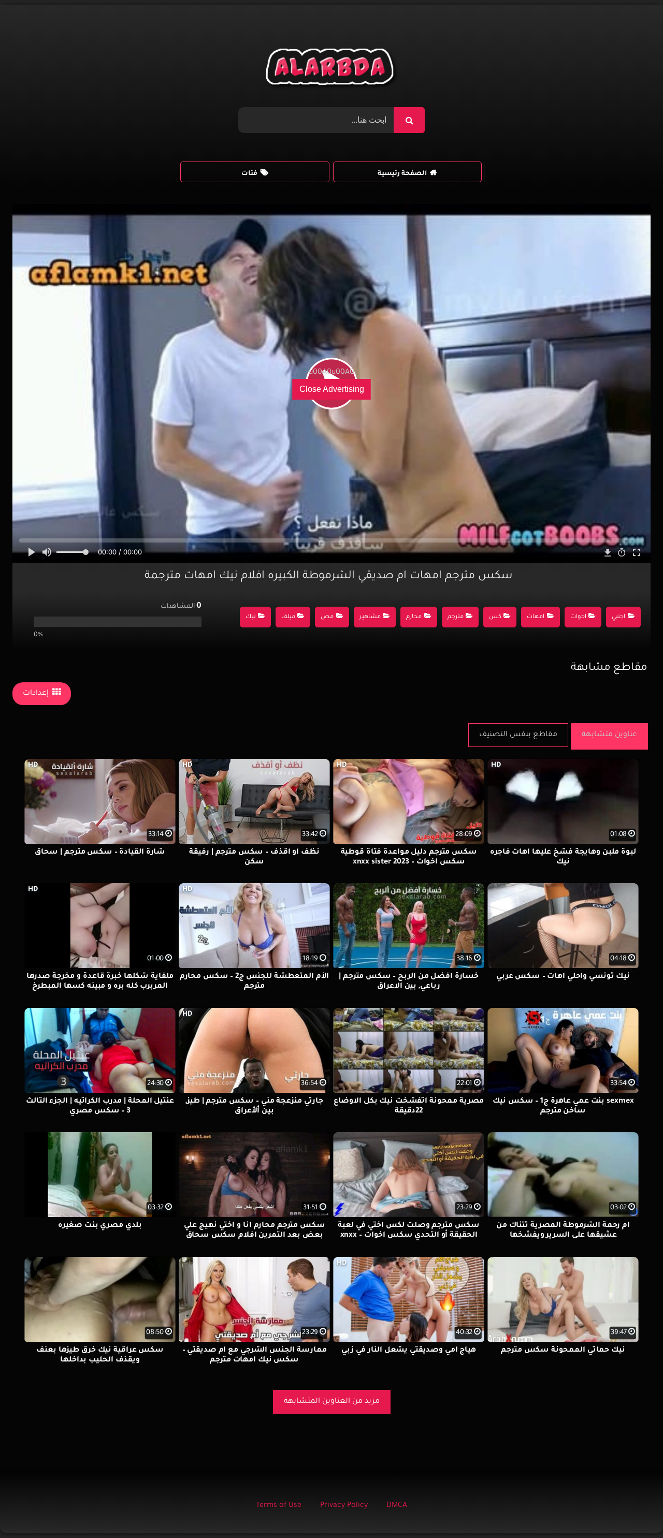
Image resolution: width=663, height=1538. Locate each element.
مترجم (456, 617)
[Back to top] (630, 1507)
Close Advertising (331, 389)
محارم (414, 617)
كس (495, 617)
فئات (249, 174)
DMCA (396, 1506)
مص (327, 617)
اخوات (578, 617)
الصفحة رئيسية (402, 174)
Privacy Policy (344, 1506)
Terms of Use (278, 1506)
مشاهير (370, 617)
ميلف (288, 617)
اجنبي (618, 617)
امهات (535, 617)
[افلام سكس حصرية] (331, 69)
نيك (251, 617)
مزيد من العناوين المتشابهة (332, 1402)
